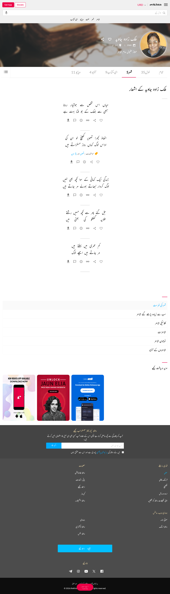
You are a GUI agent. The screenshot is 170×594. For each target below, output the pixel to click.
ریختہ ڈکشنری (80, 526)
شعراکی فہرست (159, 305)
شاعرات (162, 332)
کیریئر (83, 493)
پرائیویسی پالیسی (102, 452)
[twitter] (94, 571)
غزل (145, 72)
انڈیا (113, 45)
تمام (161, 72)
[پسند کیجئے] (110, 39)
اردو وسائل (163, 493)
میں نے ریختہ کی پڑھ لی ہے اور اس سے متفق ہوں (95, 452)
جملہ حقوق (74, 584)
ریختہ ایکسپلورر (80, 500)
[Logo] (155, 5)
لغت (87, 19)
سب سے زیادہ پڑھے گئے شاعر (151, 314)
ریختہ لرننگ (163, 526)
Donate (20, 4)
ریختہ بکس (81, 533)
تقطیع (165, 486)
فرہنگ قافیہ (163, 479)
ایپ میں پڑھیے (85, 587)
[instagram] (78, 571)
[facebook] (101, 571)
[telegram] (70, 571)
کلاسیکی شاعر (160, 323)
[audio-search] (6, 12)
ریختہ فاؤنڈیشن (80, 472)
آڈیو (92, 72)
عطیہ (165, 472)
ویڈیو (75, 72)
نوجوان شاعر (160, 341)
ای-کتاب (111, 72)
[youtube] (86, 571)
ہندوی (82, 519)
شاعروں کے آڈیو (157, 350)
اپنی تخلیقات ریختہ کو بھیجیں (157, 500)
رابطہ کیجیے (81, 486)
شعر (129, 72)
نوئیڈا (116, 45)
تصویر (82, 153)
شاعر (98, 19)
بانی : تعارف (80, 479)
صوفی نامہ (164, 519)
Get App (8, 4)
